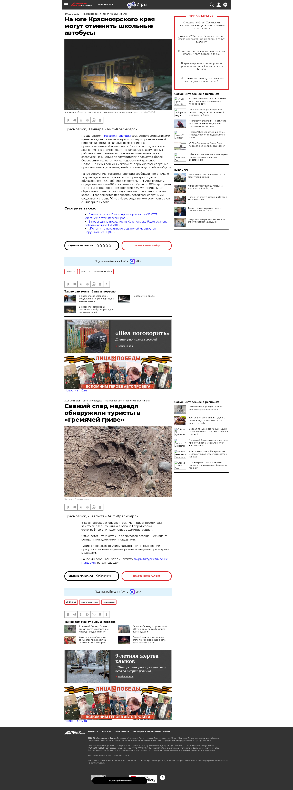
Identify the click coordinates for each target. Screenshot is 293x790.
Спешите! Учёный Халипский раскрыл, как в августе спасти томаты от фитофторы (201, 25)
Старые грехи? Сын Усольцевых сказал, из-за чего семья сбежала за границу (208, 465)
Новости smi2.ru (75, 390)
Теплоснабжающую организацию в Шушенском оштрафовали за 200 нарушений (150, 629)
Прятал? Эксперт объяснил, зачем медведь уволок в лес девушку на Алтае (207, 135)
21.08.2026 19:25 (72, 400)
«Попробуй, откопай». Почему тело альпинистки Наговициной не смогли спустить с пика (207, 123)
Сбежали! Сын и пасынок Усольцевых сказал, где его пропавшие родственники (209, 157)
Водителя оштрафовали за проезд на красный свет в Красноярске (201, 53)
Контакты (93, 731)
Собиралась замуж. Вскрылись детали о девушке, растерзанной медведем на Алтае (206, 112)
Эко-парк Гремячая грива (77, 499)
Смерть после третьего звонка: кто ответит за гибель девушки (206, 220)
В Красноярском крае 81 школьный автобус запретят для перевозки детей (96, 310)
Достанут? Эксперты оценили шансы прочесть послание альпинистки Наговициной (208, 443)
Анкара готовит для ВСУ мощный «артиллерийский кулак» (205, 187)
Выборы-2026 (122, 731)
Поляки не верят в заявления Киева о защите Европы (207, 198)
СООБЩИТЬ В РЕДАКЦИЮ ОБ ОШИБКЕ (151, 731)
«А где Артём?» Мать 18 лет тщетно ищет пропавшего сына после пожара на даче (207, 101)
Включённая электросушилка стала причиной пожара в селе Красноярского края (149, 640)
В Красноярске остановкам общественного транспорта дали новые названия (96, 299)
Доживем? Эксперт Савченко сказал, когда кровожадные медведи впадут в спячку (201, 39)
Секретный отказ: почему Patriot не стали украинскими (206, 175)
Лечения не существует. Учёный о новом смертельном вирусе (206, 407)
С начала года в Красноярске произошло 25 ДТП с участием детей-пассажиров (122, 216)
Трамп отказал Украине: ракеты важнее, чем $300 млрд (204, 209)
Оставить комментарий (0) (147, 245)
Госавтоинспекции (117, 135)
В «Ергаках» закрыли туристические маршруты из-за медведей (201, 80)
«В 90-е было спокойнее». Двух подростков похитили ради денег (207, 144)
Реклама (107, 731)
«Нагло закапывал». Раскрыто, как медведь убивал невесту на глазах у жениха (208, 454)
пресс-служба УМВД (144, 112)
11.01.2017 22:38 (71, 14)
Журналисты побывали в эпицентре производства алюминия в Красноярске (92, 640)
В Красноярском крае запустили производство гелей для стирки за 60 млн (201, 66)
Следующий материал (120, 781)
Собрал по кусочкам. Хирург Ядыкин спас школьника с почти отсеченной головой (208, 432)
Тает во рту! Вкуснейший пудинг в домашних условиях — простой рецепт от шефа (207, 420)
